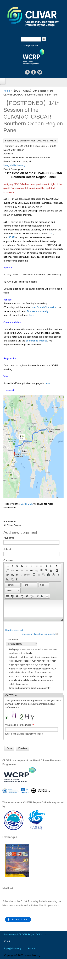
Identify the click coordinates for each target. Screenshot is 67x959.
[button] (7, 566)
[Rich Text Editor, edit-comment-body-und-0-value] (33, 608)
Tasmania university (37, 311)
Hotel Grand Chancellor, (43, 307)
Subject (7, 549)
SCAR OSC (26, 503)
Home (6, 90)
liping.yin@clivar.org (14, 165)
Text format (12, 639)
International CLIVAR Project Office (23, 934)
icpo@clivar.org (12, 948)
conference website (36, 340)
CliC (51, 233)
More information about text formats (38, 634)
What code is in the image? (19, 725)
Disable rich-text (14, 630)
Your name (8, 538)
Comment (9, 560)
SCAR (11, 237)
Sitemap (31, 948)
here (31, 315)
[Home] (33, 28)
